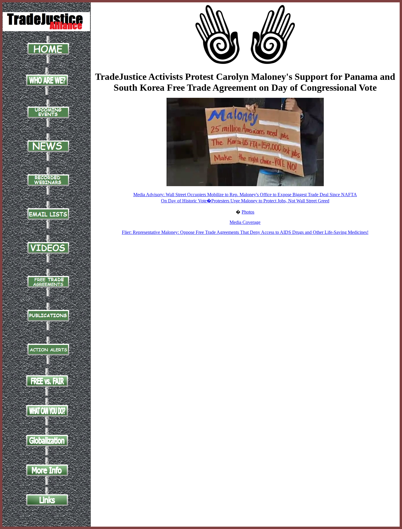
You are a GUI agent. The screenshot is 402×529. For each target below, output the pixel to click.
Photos (248, 211)
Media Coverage (245, 222)
